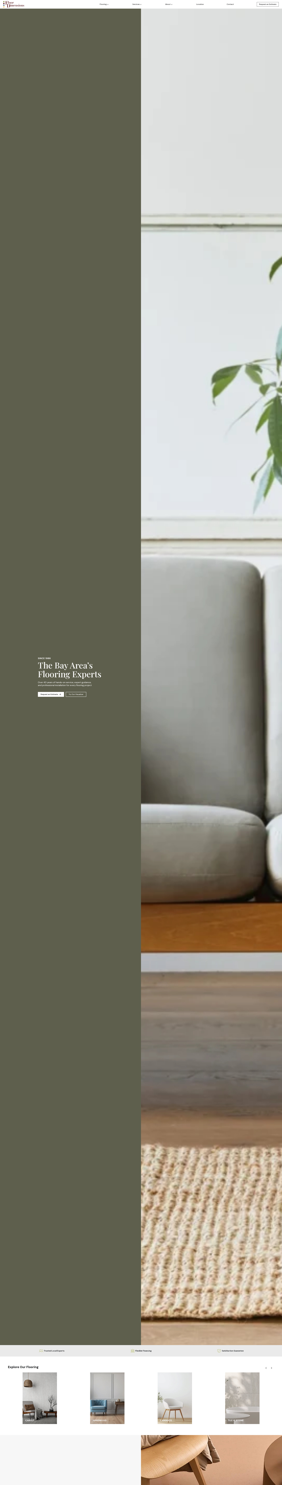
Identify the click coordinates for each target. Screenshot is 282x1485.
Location (200, 4)
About (168, 4)
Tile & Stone (236, 1420)
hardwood (100, 1420)
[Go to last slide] (266, 1368)
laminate (166, 1420)
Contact (230, 4)
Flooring (103, 4)
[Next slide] (271, 1368)
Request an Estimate (267, 4)
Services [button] (136, 4)
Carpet (29, 1420)
